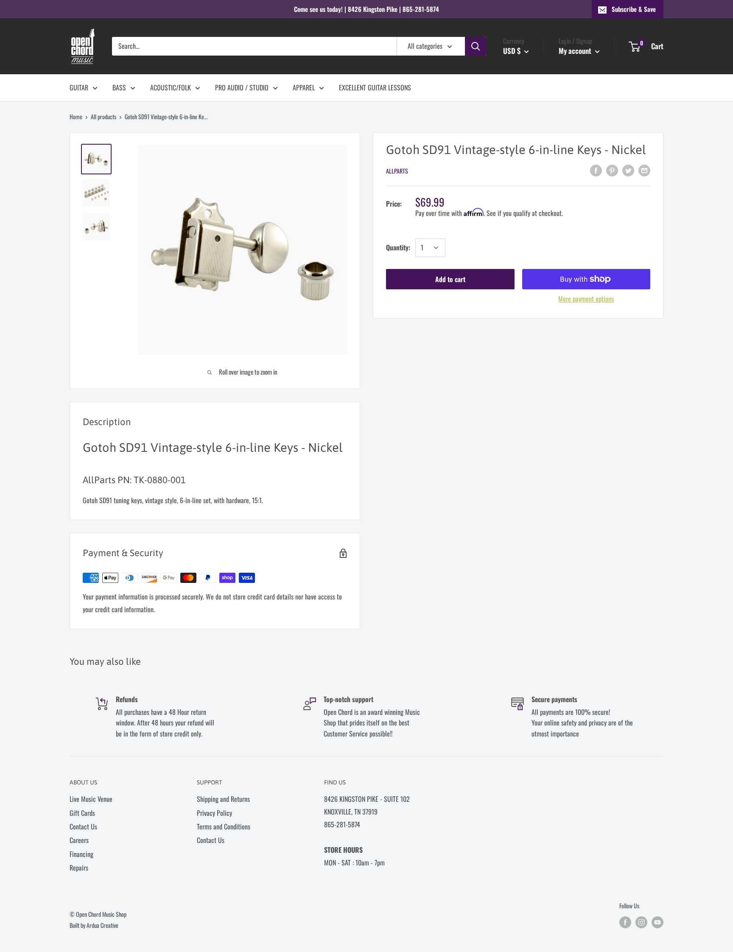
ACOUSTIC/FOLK (170, 87)
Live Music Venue (91, 799)
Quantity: (398, 247)
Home (76, 116)
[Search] (475, 46)
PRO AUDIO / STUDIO (242, 87)
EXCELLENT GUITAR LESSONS (375, 87)
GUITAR (79, 87)
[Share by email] (644, 170)
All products (103, 116)
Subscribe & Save (634, 9)
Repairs (79, 867)
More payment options (586, 299)
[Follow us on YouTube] (657, 922)
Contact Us (83, 826)
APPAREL (304, 87)
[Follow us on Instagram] (641, 922)
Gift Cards (82, 813)
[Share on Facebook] (596, 170)
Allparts (397, 170)
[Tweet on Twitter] (628, 170)
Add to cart (450, 279)
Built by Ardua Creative (94, 925)
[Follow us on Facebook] (625, 922)
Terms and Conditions (223, 826)
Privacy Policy (214, 813)
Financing (81, 854)
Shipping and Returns (223, 799)
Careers (79, 840)
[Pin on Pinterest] (612, 170)
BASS (119, 87)
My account (576, 50)
